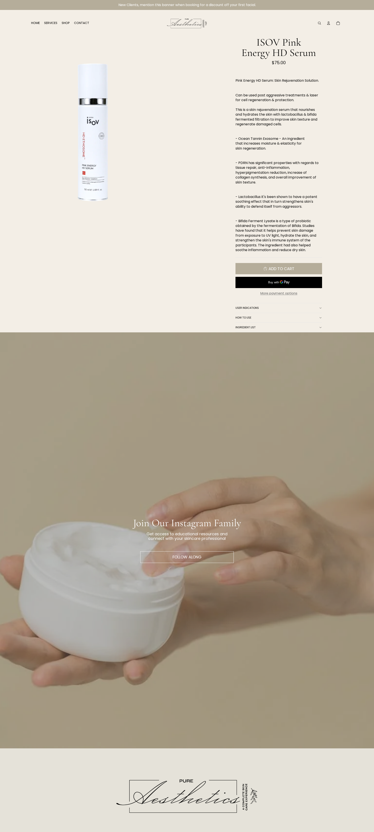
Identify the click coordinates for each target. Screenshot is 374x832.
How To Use (243, 317)
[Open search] (319, 23)
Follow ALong (187, 557)
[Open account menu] (328, 23)
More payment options (278, 293)
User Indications (247, 308)
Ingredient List (245, 327)
